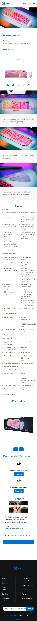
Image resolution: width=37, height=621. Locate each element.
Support (5, 583)
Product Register (28, 585)
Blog (3, 578)
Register (30, 608)
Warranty (25, 594)
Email (20, 615)
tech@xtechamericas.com (14, 529)
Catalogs (5, 594)
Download (18, 474)
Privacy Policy (27, 598)
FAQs (24, 590)
